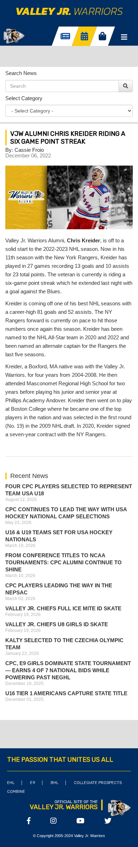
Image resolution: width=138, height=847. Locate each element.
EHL (11, 782)
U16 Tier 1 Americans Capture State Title (66, 693)
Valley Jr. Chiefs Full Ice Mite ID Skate (63, 608)
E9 (32, 782)
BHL (54, 782)
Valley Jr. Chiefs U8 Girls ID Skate (56, 624)
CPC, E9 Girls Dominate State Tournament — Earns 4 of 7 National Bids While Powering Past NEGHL (68, 670)
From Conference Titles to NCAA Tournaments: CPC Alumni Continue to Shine (63, 562)
